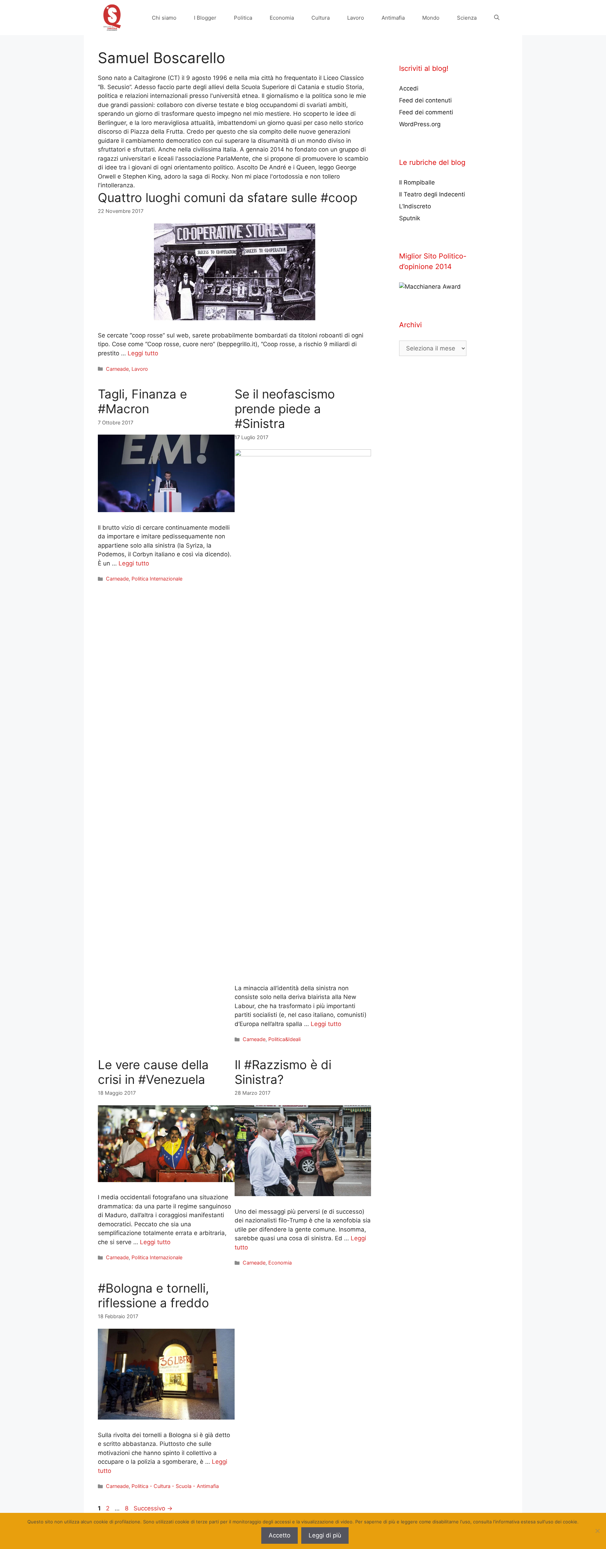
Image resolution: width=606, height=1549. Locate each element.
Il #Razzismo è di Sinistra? (283, 1072)
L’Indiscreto (415, 206)
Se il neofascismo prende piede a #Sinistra (285, 409)
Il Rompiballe (417, 182)
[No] (597, 1530)
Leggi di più (325, 1535)
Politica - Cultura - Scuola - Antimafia (175, 1486)
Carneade (117, 369)
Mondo (430, 17)
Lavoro (355, 17)
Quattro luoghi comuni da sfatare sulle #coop (227, 197)
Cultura (320, 17)
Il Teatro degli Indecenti (432, 194)
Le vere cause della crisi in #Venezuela (153, 1072)
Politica (243, 17)
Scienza (467, 17)
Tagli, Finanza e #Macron (142, 401)
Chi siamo (164, 17)
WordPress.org (419, 124)
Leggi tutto (143, 353)
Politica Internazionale (157, 579)
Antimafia (393, 17)
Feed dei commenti (426, 112)
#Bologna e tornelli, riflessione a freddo (153, 1295)
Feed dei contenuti (425, 100)
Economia (282, 17)
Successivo (153, 1508)
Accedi (408, 88)
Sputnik (409, 218)
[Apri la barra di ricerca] (496, 18)
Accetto (279, 1535)
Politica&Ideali (284, 1039)
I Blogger (205, 17)
